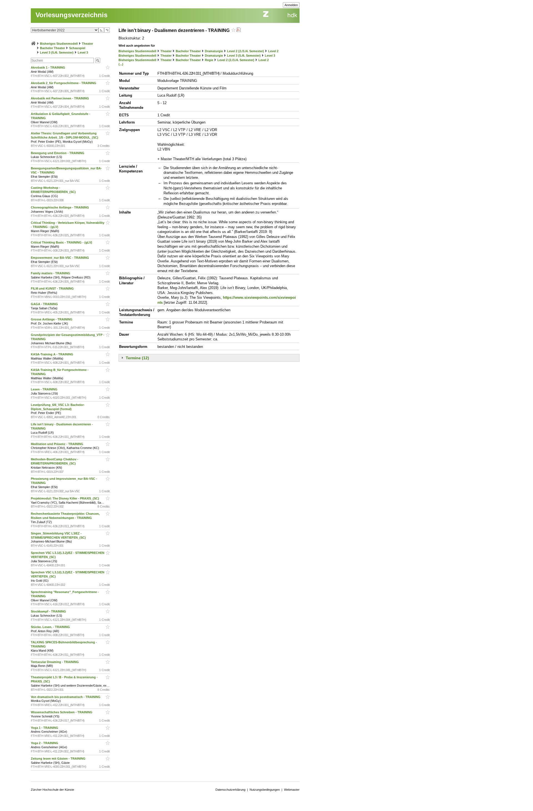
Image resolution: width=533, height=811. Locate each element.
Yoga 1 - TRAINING (45, 727)
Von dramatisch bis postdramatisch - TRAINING (66, 697)
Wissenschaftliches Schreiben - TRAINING (62, 712)
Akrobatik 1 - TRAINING (48, 67)
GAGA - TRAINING (45, 304)
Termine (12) (137, 358)
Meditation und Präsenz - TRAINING (57, 444)
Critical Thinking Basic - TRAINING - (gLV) (62, 242)
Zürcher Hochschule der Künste (52, 789)
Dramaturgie (214, 51)
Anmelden (291, 5)
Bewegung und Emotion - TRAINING (58, 153)
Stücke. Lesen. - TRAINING (51, 627)
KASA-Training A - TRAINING (52, 354)
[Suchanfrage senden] (97, 60)
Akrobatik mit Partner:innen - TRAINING (60, 98)
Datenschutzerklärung (230, 789)
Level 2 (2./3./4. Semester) (245, 51)
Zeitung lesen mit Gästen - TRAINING (58, 758)
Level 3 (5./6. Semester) (57, 52)
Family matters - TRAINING (51, 273)
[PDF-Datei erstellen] (238, 30)
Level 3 (83, 52)
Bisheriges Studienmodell (59, 43)
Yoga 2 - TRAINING (45, 743)
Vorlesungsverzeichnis (71, 15)
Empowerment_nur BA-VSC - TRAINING (60, 257)
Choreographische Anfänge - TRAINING (60, 207)
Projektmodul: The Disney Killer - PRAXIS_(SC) (65, 498)
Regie (209, 60)
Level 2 (273, 51)
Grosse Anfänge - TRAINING (52, 319)
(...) (121, 64)
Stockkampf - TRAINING (49, 611)
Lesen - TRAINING (44, 389)
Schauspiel (77, 48)
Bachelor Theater (52, 48)
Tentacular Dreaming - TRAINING (55, 662)
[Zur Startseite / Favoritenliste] (33, 43)
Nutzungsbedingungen (265, 789)
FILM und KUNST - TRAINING (53, 288)
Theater (87, 43)
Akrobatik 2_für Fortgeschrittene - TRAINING (64, 83)
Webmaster (292, 789)
